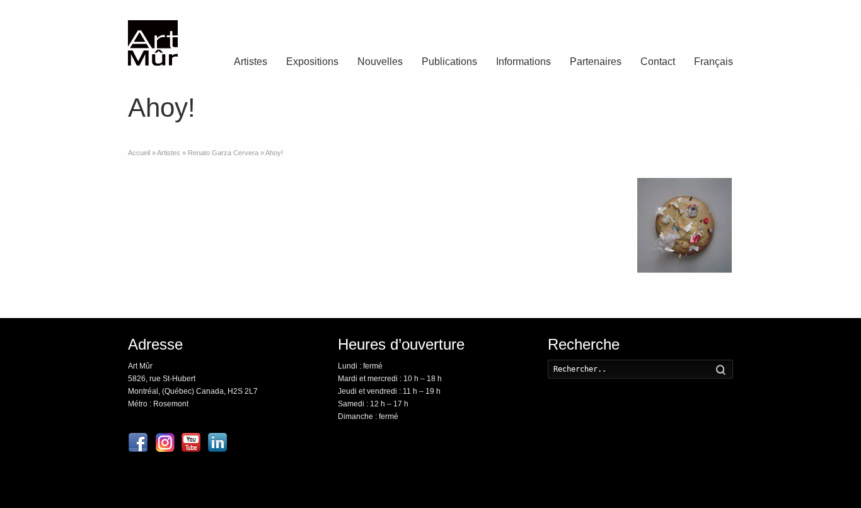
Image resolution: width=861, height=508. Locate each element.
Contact (657, 61)
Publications (449, 61)
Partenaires (595, 61)
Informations (523, 61)
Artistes (250, 61)
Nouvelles (380, 61)
